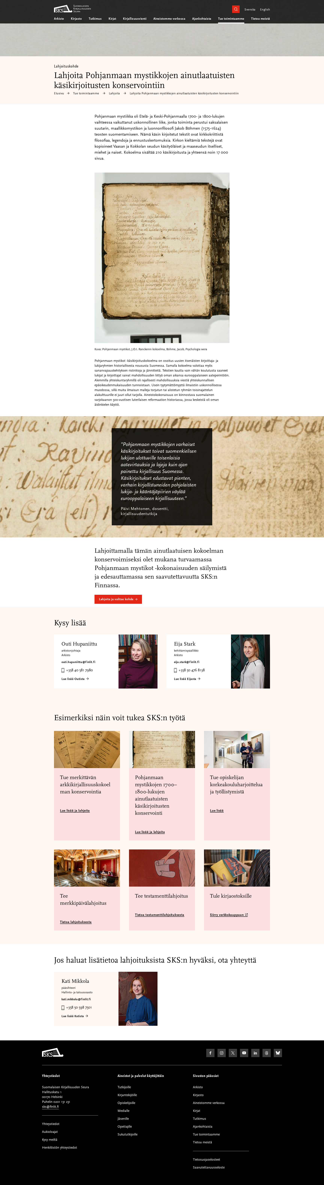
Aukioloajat (50, 1132)
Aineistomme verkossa (169, 19)
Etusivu (59, 93)
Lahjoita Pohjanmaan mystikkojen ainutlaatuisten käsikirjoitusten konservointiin (184, 93)
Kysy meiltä (49, 1140)
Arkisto (59, 19)
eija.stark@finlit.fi (187, 662)
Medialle (123, 1111)
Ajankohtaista (201, 19)
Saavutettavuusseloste (209, 1167)
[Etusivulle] (52, 1055)
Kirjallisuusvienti (134, 19)
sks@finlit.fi (50, 1107)
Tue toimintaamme (231, 19)
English (265, 9)
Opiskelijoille (126, 1103)
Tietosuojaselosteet (206, 1160)
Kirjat (112, 19)
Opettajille (125, 1127)
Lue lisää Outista (73, 679)
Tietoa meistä (260, 19)
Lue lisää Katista (73, 1016)
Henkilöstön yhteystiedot (59, 1148)
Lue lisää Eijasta (185, 679)
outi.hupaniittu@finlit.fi (78, 662)
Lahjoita (114, 93)
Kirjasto (76, 19)
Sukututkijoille (127, 1134)
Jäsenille (123, 1119)
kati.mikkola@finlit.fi (76, 999)
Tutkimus (95, 19)
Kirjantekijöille (127, 1095)
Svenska (249, 9)
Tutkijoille (124, 1087)
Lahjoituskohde (66, 66)
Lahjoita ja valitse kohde (116, 599)
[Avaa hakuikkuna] (236, 9)
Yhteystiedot (50, 1124)
